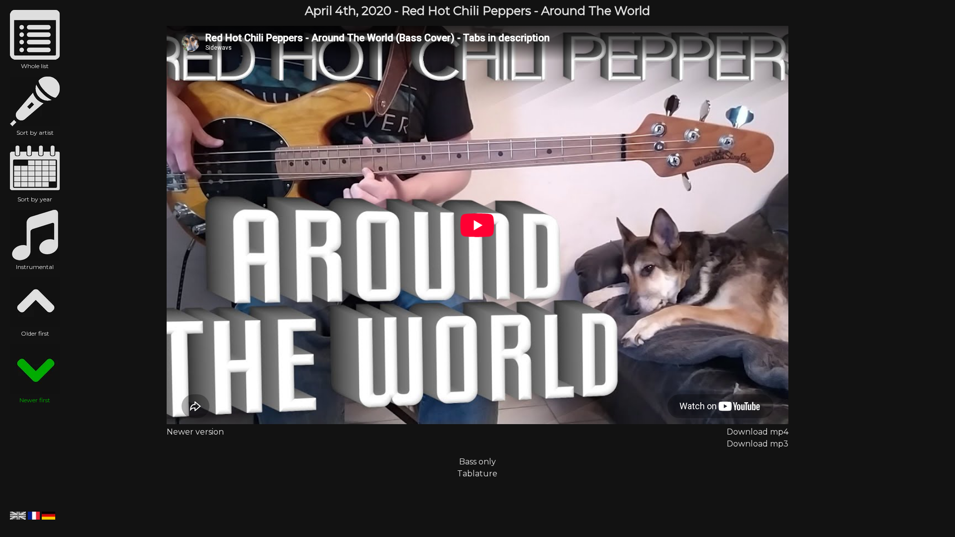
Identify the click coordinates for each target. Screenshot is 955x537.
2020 (376, 10)
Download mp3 (757, 443)
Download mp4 (757, 432)
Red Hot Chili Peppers (466, 10)
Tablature (477, 473)
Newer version (195, 432)
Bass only (477, 461)
